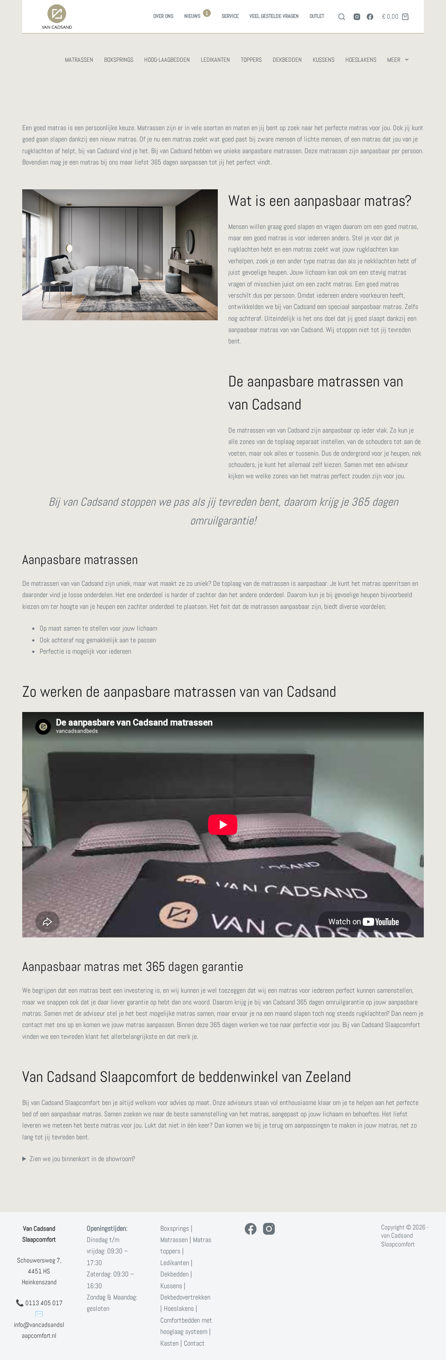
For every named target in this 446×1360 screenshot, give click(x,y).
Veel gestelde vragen (274, 16)
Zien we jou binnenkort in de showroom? (82, 1158)
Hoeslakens (360, 60)
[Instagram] (357, 16)
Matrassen (79, 60)
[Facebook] (370, 16)
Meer (393, 60)
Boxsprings (118, 60)
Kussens (323, 60)
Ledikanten (215, 60)
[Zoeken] (341, 16)
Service (230, 16)
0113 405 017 (44, 1303)
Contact (194, 1343)
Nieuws (196, 15)
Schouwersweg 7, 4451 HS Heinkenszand (39, 1271)
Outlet (317, 16)
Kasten (169, 1343)
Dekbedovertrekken (185, 1297)
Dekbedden (287, 60)
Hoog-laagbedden (167, 60)
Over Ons (163, 16)
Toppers (251, 60)
